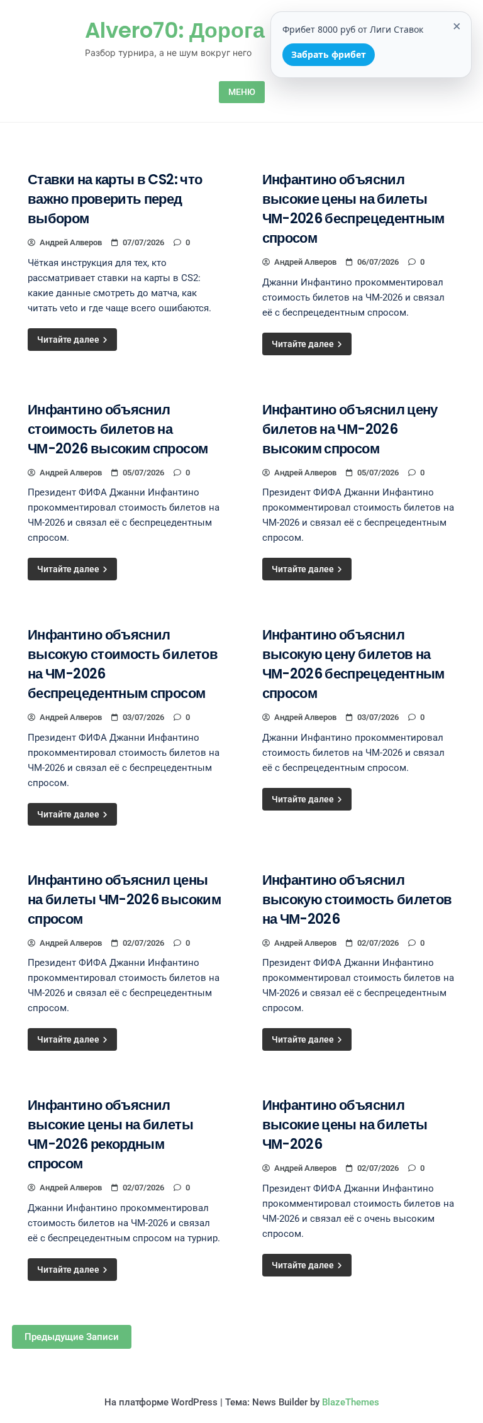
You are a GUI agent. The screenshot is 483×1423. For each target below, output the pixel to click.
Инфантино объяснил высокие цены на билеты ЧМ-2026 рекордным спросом (110, 1134)
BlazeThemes (350, 1402)
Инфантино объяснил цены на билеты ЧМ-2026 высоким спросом (124, 899)
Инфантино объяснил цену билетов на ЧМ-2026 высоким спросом (350, 429)
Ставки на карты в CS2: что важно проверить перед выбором (115, 199)
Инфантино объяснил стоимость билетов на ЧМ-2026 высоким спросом (118, 429)
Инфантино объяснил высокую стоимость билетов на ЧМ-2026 (357, 899)
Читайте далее (69, 340)
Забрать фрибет (328, 54)
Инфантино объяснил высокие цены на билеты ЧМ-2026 (345, 1124)
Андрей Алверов (71, 242)
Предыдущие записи (72, 1337)
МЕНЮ (241, 92)
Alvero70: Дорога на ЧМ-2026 (241, 30)
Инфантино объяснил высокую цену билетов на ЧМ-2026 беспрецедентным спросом (353, 664)
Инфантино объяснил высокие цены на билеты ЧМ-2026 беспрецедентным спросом (353, 209)
